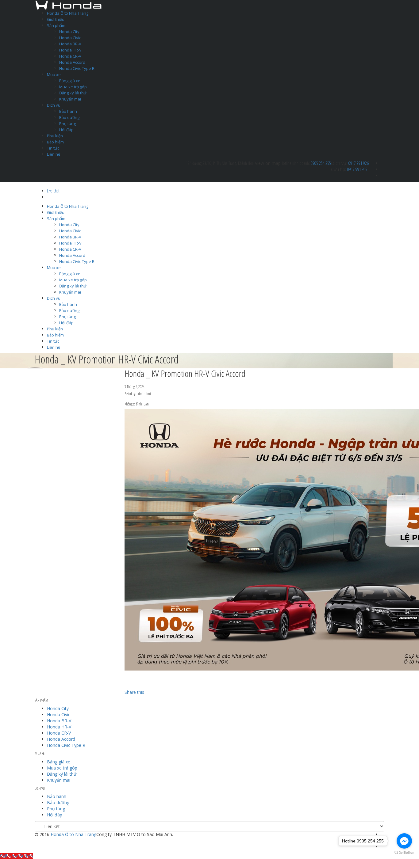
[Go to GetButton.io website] (404, 853)
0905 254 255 (321, 163)
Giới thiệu (55, 19)
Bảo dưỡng (69, 117)
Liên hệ (53, 154)
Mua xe (54, 74)
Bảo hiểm (55, 142)
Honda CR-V (70, 56)
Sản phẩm (56, 25)
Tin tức (53, 148)
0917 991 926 (358, 163)
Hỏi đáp (66, 129)
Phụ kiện (55, 136)
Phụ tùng (67, 123)
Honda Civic (70, 37)
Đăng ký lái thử (72, 93)
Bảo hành (68, 111)
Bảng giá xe (69, 80)
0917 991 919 (357, 169)
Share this (134, 692)
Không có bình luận (137, 404)
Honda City (69, 31)
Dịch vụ (53, 105)
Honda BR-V (70, 44)
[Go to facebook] (404, 841)
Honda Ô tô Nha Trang (67, 13)
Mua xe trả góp (73, 86)
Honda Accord (72, 62)
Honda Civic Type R (76, 68)
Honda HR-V (70, 50)
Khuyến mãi (70, 99)
